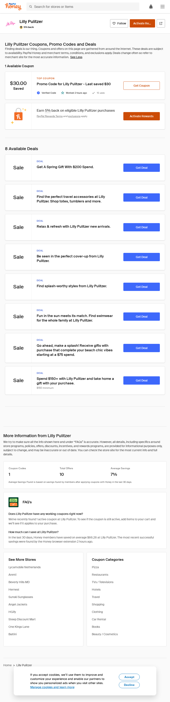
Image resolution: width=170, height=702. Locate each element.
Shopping (98, 604)
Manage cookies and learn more (52, 687)
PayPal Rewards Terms (50, 116)
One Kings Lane (18, 627)
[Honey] (13, 6)
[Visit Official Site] (161, 23)
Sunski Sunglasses (20, 597)
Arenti (12, 574)
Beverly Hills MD (19, 582)
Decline (129, 684)
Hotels (96, 589)
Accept (129, 677)
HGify (12, 612)
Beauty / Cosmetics (105, 634)
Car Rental (99, 619)
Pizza (95, 567)
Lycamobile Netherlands (24, 567)
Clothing (97, 612)
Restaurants (100, 574)
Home (7, 665)
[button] (162, 6)
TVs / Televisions (102, 582)
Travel (96, 597)
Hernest (13, 589)
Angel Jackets (17, 604)
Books (96, 627)
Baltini (12, 634)
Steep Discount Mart (22, 619)
